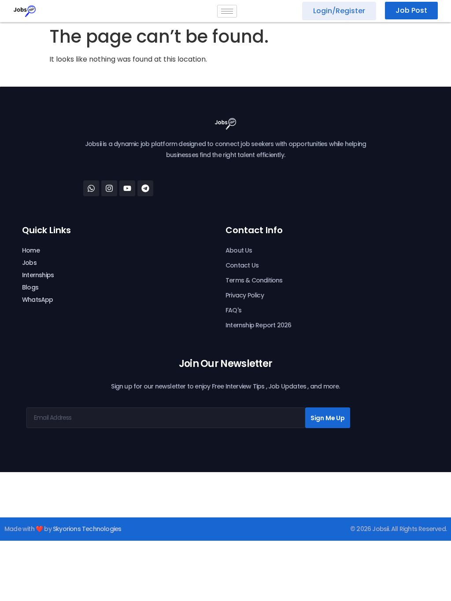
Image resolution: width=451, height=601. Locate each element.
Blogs (30, 287)
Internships (38, 275)
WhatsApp (37, 299)
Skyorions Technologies (87, 528)
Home (31, 250)
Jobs (29, 262)
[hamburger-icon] (227, 11)
